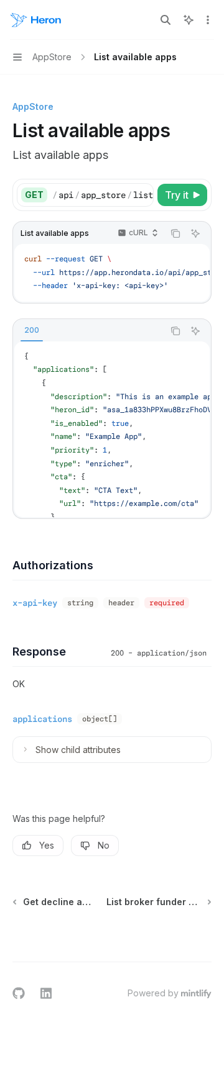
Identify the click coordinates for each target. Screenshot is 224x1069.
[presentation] (102, 195)
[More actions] (208, 20)
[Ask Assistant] (195, 233)
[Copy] (142, 195)
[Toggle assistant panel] (188, 19)
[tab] (32, 330)
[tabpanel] (112, 429)
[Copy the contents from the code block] (175, 233)
